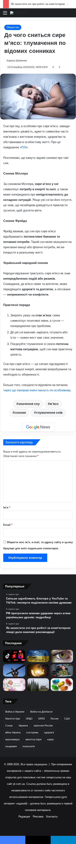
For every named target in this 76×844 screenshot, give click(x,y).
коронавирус (12, 739)
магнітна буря (34, 739)
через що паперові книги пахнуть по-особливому (36, 390)
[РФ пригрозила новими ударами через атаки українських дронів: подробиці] (38, 656)
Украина (23, 725)
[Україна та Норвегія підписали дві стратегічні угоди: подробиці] (38, 684)
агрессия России (43, 725)
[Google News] (38, 427)
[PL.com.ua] (18, 12)
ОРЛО (41, 718)
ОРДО (29, 718)
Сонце (9, 725)
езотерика (32, 732)
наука (50, 739)
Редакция (24, 816)
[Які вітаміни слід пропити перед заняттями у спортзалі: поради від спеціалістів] (62, 684)
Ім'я (6, 507)
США (67, 718)
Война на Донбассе (41, 711)
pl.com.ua (19, 783)
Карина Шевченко (17, 60)
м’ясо (54, 404)
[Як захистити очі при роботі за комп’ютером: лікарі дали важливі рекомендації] (62, 656)
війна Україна (13, 732)
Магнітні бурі (12, 718)
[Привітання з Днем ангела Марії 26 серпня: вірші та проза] (14, 684)
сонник (20, 412)
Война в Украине (15, 711)
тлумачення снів (49, 412)
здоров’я (49, 732)
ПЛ (24, 147)
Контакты (52, 816)
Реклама (38, 816)
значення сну (29, 404)
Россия (54, 718)
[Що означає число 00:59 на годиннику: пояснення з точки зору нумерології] (38, 670)
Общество (12, 27)
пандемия (11, 746)
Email (7, 524)
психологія (28, 746)
